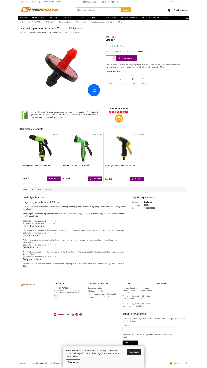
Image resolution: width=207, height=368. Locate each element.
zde (76, 356)
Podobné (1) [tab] (36, 189)
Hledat (126, 10)
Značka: (71, 32)
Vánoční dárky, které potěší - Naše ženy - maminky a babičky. (136, 305)
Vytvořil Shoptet (180, 363)
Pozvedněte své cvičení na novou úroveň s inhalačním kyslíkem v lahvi (137, 289)
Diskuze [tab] (49, 189)
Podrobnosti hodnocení (51, 32)
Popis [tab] (25, 189)
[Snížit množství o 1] (114, 59)
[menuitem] (23, 18)
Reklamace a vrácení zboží (98, 297)
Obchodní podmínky (110, 2)
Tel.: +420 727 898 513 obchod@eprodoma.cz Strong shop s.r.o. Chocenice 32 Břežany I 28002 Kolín (68, 291)
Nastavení (73, 362)
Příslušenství (147, 202)
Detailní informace (113, 71)
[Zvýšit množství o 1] (114, 57)
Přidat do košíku (128, 58)
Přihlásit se (130, 342)
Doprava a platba (90, 2)
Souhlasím (134, 352)
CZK (172, 2)
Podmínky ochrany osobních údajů (102, 294)
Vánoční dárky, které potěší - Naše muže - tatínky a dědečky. (136, 297)
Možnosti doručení (140, 51)
